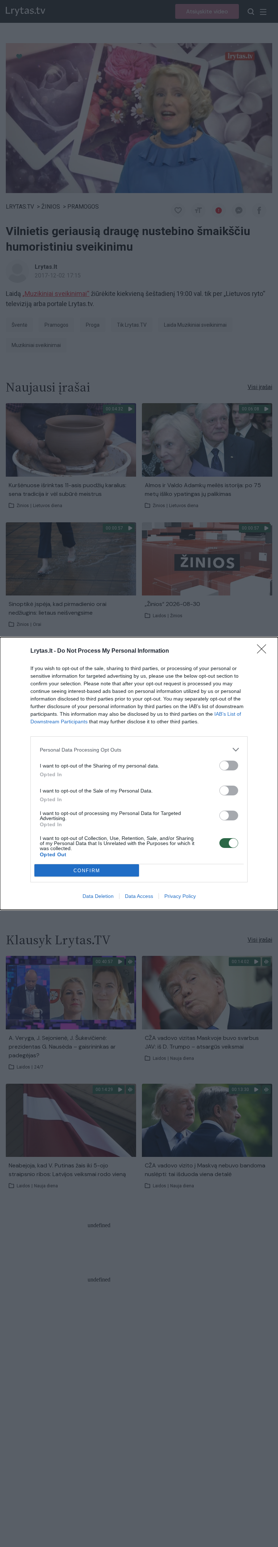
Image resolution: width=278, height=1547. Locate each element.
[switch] (228, 765)
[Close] (264, 651)
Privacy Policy (180, 896)
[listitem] (139, 749)
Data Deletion (98, 896)
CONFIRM (86, 870)
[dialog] (139, 773)
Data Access (139, 896)
